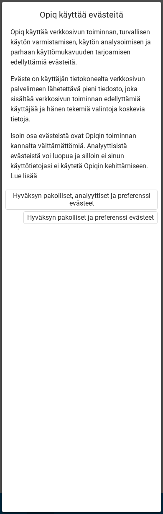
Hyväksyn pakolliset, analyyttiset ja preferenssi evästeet (81, 199)
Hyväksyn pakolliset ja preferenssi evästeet (90, 217)
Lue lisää (23, 176)
